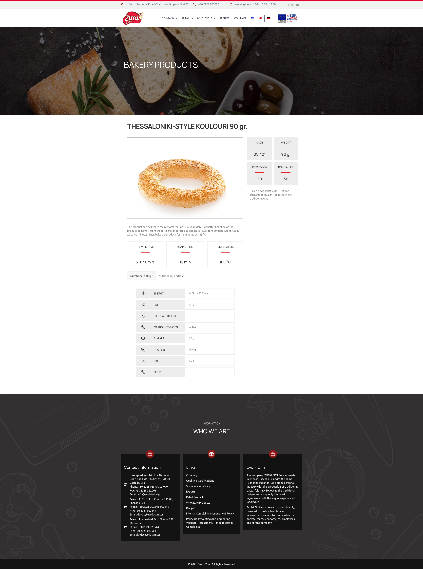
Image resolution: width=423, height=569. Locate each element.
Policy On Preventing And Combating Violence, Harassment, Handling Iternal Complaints (209, 522)
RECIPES (224, 18)
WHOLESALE (204, 18)
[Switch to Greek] (253, 18)
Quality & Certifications (200, 480)
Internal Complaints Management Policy (210, 513)
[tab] (141, 275)
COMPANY (168, 18)
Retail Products (195, 497)
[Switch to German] (268, 18)
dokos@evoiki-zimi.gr (150, 514)
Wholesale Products (198, 502)
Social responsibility (198, 486)
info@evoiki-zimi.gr (149, 494)
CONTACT (240, 18)
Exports (190, 491)
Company (192, 475)
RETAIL (185, 18)
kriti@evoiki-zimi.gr (148, 534)
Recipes (190, 508)
